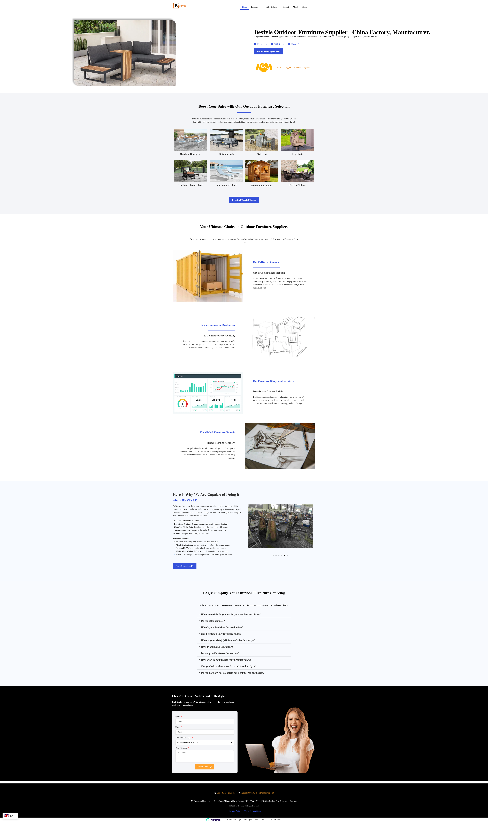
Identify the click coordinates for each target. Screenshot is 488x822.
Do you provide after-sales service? (220, 653)
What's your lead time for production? (222, 627)
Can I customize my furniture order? (221, 634)
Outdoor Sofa (226, 154)
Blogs (304, 6)
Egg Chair (297, 154)
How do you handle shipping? (217, 647)
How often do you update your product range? (226, 660)
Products (254, 6)
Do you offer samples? (213, 621)
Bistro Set (261, 154)
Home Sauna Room (261, 185)
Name (178, 716)
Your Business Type (183, 737)
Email (178, 727)
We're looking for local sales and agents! (293, 67)
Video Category (272, 6)
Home (244, 6)
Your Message (181, 747)
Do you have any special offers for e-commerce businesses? (232, 673)
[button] (273, 555)
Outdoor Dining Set (190, 154)
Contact (286, 6)
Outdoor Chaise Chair (190, 185)
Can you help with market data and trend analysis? (229, 666)
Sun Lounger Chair (226, 185)
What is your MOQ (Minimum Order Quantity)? (228, 640)
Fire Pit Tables (297, 185)
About (295, 6)
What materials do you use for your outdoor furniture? (231, 614)
